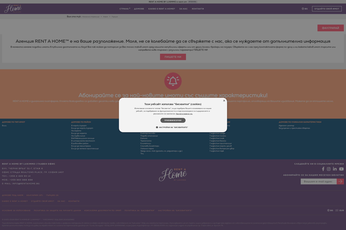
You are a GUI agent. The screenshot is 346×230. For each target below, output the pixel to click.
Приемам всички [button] (173, 120)
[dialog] (173, 115)
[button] (173, 127)
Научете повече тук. (184, 114)
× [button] (224, 101)
